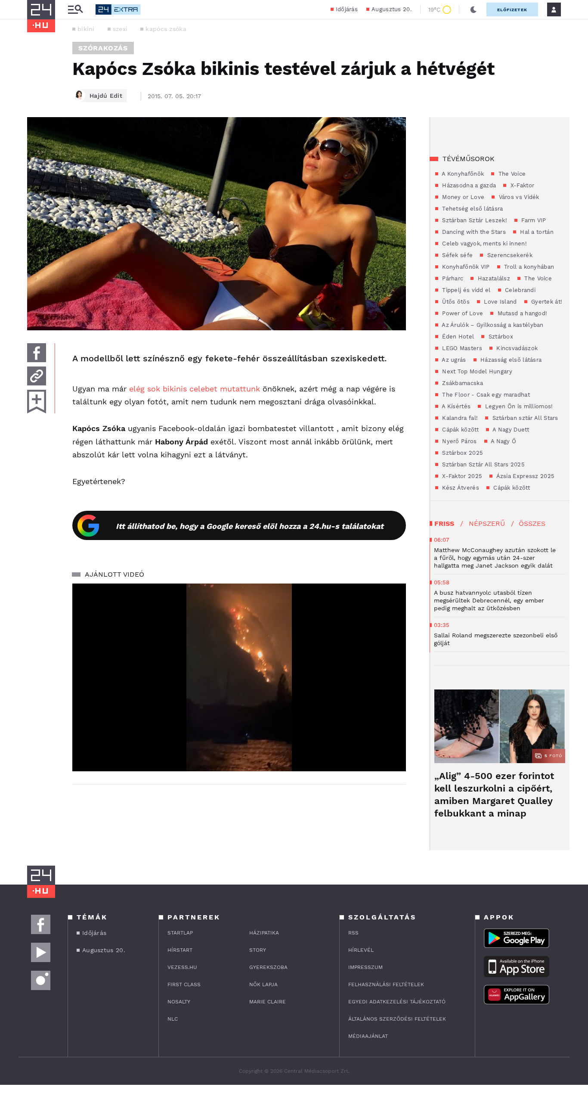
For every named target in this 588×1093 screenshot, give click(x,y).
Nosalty (178, 1002)
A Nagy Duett (510, 429)
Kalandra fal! (459, 418)
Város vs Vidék (518, 197)
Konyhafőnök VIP (465, 267)
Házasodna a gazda (468, 185)
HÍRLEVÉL (361, 950)
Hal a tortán (536, 232)
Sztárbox (499, 336)
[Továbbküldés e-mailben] (36, 375)
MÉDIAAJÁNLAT (368, 1036)
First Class (184, 984)
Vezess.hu (182, 967)
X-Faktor (521, 185)
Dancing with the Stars (473, 232)
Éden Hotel (457, 336)
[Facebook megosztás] (36, 352)
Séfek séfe (456, 255)
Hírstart (179, 950)
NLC (172, 1019)
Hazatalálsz (493, 278)
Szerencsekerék (508, 255)
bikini (86, 28)
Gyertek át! (546, 301)
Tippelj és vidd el (465, 290)
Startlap (180, 933)
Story (257, 950)
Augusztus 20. (391, 9)
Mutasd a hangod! (521, 313)
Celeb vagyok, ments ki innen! (483, 243)
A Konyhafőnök (462, 174)
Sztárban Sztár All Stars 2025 (482, 464)
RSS (353, 933)
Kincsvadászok (516, 348)
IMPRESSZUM (365, 967)
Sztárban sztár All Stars (524, 418)
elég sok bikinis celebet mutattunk (194, 388)
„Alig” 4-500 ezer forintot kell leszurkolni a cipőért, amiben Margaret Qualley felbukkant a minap (494, 794)
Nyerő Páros (458, 441)
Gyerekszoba (268, 967)
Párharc (451, 278)
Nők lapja (263, 984)
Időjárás (347, 9)
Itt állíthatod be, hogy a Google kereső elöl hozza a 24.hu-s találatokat (250, 526)
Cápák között (459, 429)
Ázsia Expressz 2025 (524, 476)
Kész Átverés (459, 487)
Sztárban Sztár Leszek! (473, 220)
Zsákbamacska (461, 383)
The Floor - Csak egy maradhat (485, 394)
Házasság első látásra (510, 360)
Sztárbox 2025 (461, 453)
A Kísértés (455, 406)
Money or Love (462, 197)
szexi (120, 28)
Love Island (499, 301)
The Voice (511, 174)
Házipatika (264, 933)
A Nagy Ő (503, 441)
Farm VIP (533, 220)
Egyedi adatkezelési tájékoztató (397, 1002)
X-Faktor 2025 (461, 476)
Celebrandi (519, 290)
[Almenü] (75, 9)
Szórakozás (103, 48)
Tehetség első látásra (471, 208)
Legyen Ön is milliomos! (518, 406)
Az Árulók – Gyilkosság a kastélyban (492, 325)
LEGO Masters (461, 348)
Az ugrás (453, 360)
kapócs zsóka (165, 28)
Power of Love (461, 313)
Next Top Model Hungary (476, 371)
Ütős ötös (455, 301)
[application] (239, 677)
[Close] (392, 739)
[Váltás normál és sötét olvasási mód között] (473, 9)
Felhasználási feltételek (386, 984)
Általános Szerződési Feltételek (397, 1019)
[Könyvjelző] (36, 401)
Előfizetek (512, 9)
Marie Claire (267, 1002)
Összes (532, 523)
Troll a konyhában (528, 267)
